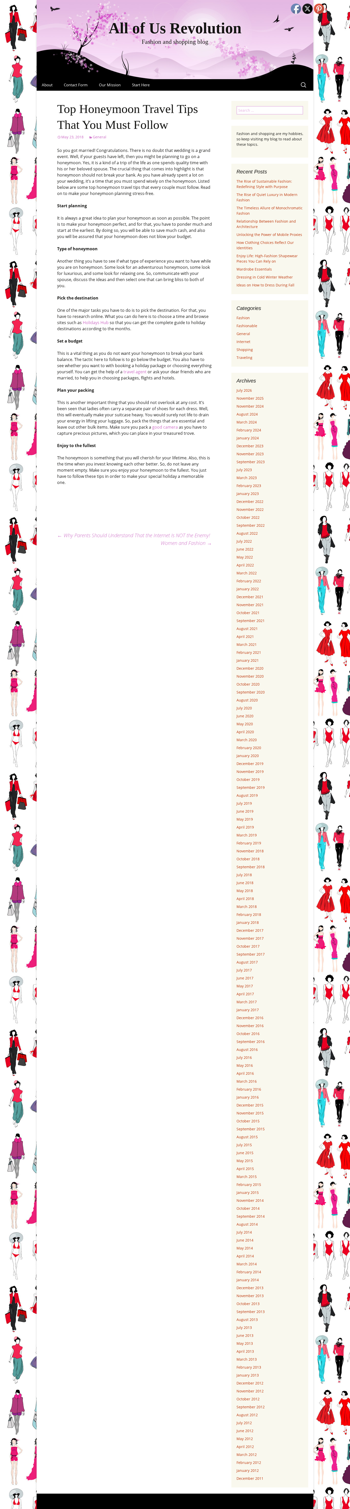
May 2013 (244, 1343)
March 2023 (246, 477)
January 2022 (247, 588)
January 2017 (247, 1009)
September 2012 (250, 1406)
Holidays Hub (96, 322)
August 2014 (247, 1224)
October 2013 (248, 1303)
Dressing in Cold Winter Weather (264, 277)
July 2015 (244, 1144)
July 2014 (244, 1232)
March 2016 (246, 1081)
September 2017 (250, 954)
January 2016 (247, 1097)
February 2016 (248, 1089)
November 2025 (250, 398)
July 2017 (244, 970)
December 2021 (249, 596)
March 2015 (246, 1176)
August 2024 (247, 414)
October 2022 (248, 517)
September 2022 (250, 525)
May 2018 (244, 890)
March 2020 (246, 739)
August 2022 (247, 533)
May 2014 (244, 1248)
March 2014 (246, 1264)
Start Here (141, 84)
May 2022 (244, 557)
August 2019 (247, 795)
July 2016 (244, 1057)
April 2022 (245, 565)
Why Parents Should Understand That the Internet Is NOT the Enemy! (133, 535)
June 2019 (244, 811)
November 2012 (250, 1391)
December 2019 (249, 763)
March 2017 (246, 1001)
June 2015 (244, 1152)
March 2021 (246, 644)
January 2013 (247, 1375)
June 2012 (244, 1430)
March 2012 (246, 1454)
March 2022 (246, 573)
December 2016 (249, 1017)
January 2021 (247, 660)
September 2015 (250, 1128)
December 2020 (249, 668)
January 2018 (247, 922)
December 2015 (249, 1105)
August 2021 (247, 628)
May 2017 (244, 986)
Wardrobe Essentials (254, 269)
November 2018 (250, 851)
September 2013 (250, 1311)
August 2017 (247, 962)
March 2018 (246, 906)
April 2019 (245, 827)
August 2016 (247, 1049)
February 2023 (248, 485)
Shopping (244, 349)
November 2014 (250, 1200)
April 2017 (245, 993)
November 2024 (250, 406)
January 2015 (247, 1192)
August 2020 (247, 700)
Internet (243, 341)
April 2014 (245, 1256)
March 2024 (246, 422)
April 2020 (245, 731)
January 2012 (247, 1470)
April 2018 (245, 898)
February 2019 (248, 843)
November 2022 (250, 509)
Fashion (243, 317)
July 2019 (244, 803)
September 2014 (250, 1216)
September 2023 (250, 461)
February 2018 (248, 914)
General (99, 137)
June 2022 (244, 549)
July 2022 (244, 541)
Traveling (244, 357)
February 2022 (248, 580)
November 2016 (250, 1025)
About (47, 84)
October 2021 (248, 612)
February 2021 (248, 652)
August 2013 (247, 1319)
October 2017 (248, 946)
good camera (165, 427)
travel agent (135, 372)
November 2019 (250, 771)
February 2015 (248, 1184)
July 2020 (244, 708)
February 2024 (248, 430)
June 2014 (244, 1240)
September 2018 (250, 866)
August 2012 (247, 1414)
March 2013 (246, 1359)
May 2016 (244, 1065)
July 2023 (244, 469)
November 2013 (250, 1295)
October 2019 (248, 779)
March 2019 (246, 835)
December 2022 (249, 501)
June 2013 (244, 1335)
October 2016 (248, 1033)
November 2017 (250, 938)
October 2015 (248, 1121)
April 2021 (245, 636)
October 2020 (248, 684)
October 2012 (248, 1399)
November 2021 (250, 604)
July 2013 (244, 1327)
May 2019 (244, 819)
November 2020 (250, 676)
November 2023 (250, 453)
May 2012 (244, 1438)
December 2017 (249, 930)
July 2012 (244, 1422)
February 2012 (248, 1462)
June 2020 (244, 716)
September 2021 (250, 620)
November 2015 (250, 1113)
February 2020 (248, 747)
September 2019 (250, 787)
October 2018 (248, 858)
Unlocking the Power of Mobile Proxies (269, 234)
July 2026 (244, 390)
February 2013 (248, 1367)
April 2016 (245, 1073)
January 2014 (247, 1279)
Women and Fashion (186, 543)
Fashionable (246, 325)
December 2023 (249, 445)
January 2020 (247, 755)
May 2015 (244, 1160)
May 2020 (244, 723)
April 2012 (245, 1446)
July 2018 (244, 874)
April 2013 (245, 1351)
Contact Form (76, 84)
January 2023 (247, 493)
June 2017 (244, 978)
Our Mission (110, 84)
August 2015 (247, 1136)
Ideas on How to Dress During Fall (265, 285)
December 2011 (249, 1478)
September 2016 (250, 1041)
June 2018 (244, 882)
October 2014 (248, 1208)
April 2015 (245, 1168)
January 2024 (247, 438)
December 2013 (249, 1287)
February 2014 (248, 1271)
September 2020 (250, 692)
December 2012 (249, 1383)
